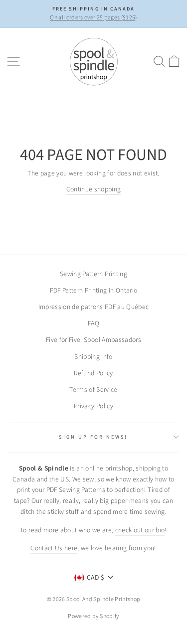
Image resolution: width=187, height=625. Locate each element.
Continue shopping (93, 189)
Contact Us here (53, 548)
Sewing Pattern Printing (93, 274)
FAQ (93, 323)
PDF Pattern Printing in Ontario (94, 290)
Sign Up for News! (93, 437)
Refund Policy (93, 373)
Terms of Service (93, 389)
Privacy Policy (93, 406)
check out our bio (140, 530)
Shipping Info (93, 356)
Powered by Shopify (93, 616)
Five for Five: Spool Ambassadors (93, 339)
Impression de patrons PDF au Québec (93, 307)
